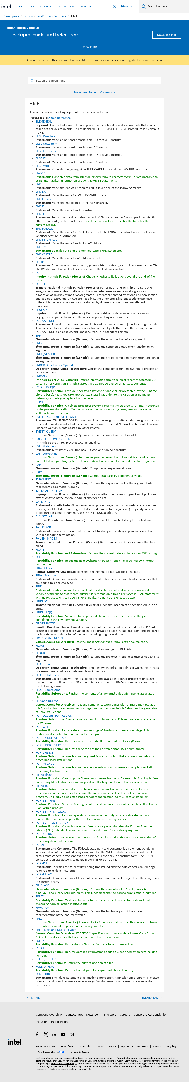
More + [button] (85, 6)
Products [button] (26, 6)
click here (118, 60)
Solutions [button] (67, 6)
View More (90, 47)
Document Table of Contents (93, 92)
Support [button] (46, 6)
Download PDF (167, 35)
